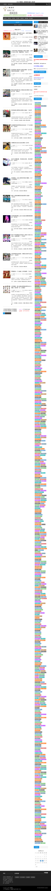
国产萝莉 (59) (37, 117)
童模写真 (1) (37, 693)
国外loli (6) (44, 273)
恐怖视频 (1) (37, 500)
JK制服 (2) (43, 413)
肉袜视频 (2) (37, 464)
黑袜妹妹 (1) (43, 561)
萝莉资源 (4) (37, 303)
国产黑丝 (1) (43, 651)
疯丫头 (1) (37, 617)
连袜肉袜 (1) (37, 508)
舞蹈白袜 (29, 137)
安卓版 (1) (43, 793)
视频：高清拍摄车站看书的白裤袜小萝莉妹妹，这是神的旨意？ (43, 32)
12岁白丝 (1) (37, 498)
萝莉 (27, 248)
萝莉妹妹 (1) (37, 822)
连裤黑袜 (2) (37, 413)
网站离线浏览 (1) (38, 740)
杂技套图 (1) (44, 548)
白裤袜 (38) (37, 126)
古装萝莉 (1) (37, 714)
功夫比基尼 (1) (38, 629)
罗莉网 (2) (37, 455)
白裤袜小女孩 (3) (38, 368)
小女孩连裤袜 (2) (38, 476)
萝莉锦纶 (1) (43, 696)
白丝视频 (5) (42, 286)
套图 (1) (40, 775)
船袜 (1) (42, 806)
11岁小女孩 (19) (38, 162)
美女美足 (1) (43, 765)
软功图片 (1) (37, 501)
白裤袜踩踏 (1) (38, 695)
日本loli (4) (43, 310)
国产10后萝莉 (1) (38, 752)
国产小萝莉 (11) (38, 221)
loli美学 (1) (43, 571)
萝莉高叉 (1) (43, 706)
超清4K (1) (44, 495)
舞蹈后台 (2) (37, 466)
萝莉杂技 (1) (37, 825)
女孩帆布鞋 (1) (38, 780)
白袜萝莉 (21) (37, 154)
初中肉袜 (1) (43, 672)
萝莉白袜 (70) (37, 107)
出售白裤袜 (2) (38, 440)
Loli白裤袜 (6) (37, 268)
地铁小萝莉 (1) (38, 653)
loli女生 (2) (37, 416)
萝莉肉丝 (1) (37, 683)
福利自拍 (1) (41, 677)
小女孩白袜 (26, 37)
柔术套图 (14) (37, 197)
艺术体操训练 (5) (38, 299)
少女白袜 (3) (37, 344)
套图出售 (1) (43, 777)
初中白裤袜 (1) (38, 664)
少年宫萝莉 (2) (38, 402)
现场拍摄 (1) (42, 640)
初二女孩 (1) (37, 686)
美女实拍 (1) (37, 754)
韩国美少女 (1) (43, 534)
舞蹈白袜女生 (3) (38, 381)
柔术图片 (18, 18)
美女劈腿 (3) (37, 371)
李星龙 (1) (43, 556)
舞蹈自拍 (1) (37, 802)
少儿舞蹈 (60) (37, 115)
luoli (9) (42, 236)
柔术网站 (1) (43, 563)
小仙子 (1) (37, 801)
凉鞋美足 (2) (43, 437)
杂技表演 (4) (37, 316)
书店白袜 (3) (42, 352)
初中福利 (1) (43, 625)
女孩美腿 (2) (43, 466)
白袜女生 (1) (37, 645)
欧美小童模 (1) (38, 569)
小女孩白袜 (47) (38, 120)
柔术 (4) (42, 316)
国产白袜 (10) (37, 231)
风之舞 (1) (42, 538)
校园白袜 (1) (37, 572)
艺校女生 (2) (37, 472)
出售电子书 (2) (38, 439)
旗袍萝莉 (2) (37, 414)
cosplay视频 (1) (38, 509)
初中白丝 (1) (37, 657)
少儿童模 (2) (43, 394)
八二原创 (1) (37, 600)
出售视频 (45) (37, 122)
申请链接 (46, 872)
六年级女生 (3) (38, 360)
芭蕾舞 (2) (43, 472)
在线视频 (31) (37, 131)
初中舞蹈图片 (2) (38, 447)
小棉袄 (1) (42, 823)
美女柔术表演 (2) (38, 458)
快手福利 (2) (43, 426)
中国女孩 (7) (37, 255)
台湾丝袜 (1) (37, 730)
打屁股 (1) (42, 506)
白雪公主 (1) (43, 666)
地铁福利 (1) (37, 772)
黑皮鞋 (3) (37, 352)
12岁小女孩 (16, 137)
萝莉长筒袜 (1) (38, 480)
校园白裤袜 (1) (38, 575)
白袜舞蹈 (29, 228)
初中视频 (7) (37, 260)
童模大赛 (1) (37, 696)
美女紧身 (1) (37, 765)
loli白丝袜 (18, 171)
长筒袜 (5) (37, 279)
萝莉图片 (30, 248)
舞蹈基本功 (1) (38, 786)
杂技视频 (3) (37, 350)
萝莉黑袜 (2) (37, 394)
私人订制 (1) (43, 759)
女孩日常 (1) (37, 783)
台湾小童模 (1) (38, 744)
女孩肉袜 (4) (43, 329)
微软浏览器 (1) (38, 495)
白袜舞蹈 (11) (37, 218)
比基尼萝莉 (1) (38, 601)
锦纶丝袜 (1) (41, 698)
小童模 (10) (37, 234)
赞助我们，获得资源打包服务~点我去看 (27, 1)
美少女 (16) (37, 184)
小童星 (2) (37, 479)
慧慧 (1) (36, 674)
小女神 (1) (43, 817)
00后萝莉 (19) (38, 160)
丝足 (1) (43, 553)
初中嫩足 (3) (37, 366)
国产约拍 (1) (37, 767)
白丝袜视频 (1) (38, 637)
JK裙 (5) (43, 278)
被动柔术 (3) (43, 344)
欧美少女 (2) (37, 426)
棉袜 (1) (42, 582)
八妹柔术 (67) (37, 109)
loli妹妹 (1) (37, 534)
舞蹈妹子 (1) (43, 788)
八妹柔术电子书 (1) (39, 609)
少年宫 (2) (44, 400)
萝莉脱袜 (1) (37, 843)
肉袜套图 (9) (43, 239)
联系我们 (5, 4)
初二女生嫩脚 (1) (38, 691)
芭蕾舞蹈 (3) (42, 382)
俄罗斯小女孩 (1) (38, 590)
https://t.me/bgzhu (37, 79)
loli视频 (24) (37, 147)
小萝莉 (30, 37)
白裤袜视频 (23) (38, 149)
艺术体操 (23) (43, 150)
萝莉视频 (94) (37, 102)
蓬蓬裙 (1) (44, 480)
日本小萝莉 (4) (38, 313)
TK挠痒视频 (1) (38, 733)
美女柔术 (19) (37, 167)
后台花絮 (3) (43, 371)
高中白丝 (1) (41, 550)
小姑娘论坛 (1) (38, 818)
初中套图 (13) (37, 199)
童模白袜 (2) (37, 450)
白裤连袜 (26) (37, 141)
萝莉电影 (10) (43, 234)
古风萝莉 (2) (37, 453)
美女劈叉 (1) (37, 749)
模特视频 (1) (41, 585)
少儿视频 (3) (43, 342)
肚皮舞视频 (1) (38, 781)
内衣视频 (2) (43, 435)
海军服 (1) (43, 595)
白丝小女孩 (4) (38, 324)
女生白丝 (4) (37, 331)
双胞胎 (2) (43, 450)
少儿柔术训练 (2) (38, 392)
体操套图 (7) (37, 258)
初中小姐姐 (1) (38, 648)
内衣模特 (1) (37, 622)
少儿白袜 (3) (37, 342)
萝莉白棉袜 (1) (38, 583)
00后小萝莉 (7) (38, 252)
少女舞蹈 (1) (37, 484)
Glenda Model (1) (38, 514)
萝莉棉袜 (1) (37, 828)
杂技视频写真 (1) (38, 554)
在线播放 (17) (37, 178)
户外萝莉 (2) (43, 408)
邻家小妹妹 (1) (38, 524)
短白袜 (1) (43, 670)
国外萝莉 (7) (37, 263)
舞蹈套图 (24, 45)
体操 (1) (43, 577)
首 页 (15, 24)
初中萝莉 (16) (37, 183)
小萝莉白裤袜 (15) (38, 196)
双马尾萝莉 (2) (38, 451)
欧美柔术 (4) (37, 321)
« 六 (36, 866)
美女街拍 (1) (43, 767)
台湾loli (15, 281)
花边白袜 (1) (43, 814)
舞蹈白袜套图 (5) (38, 295)
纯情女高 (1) (43, 714)
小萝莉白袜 (25, 63)
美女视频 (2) (43, 460)
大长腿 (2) (43, 463)
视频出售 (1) (37, 487)
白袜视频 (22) (43, 152)
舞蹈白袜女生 (24, 281)
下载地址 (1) (37, 551)
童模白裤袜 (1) (38, 685)
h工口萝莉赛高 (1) (38, 519)
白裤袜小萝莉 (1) (38, 678)
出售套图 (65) (37, 110)
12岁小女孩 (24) (38, 146)
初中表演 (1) (37, 682)
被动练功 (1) (37, 485)
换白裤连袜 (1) (38, 522)
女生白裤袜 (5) (38, 294)
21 (42, 860)
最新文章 (36, 22)
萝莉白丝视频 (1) (38, 835)
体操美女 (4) (43, 319)
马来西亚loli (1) (38, 545)
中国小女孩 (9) (38, 237)
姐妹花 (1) (37, 791)
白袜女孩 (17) (37, 176)
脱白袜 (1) (43, 785)
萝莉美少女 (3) (38, 389)
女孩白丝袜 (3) (38, 376)
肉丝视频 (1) (43, 773)
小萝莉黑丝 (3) (38, 358)
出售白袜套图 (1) (38, 608)
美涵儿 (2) (37, 461)
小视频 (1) (43, 843)
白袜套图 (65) (37, 112)
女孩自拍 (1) (37, 788)
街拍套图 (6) (43, 266)
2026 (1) (36, 667)
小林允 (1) (43, 754)
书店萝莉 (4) (37, 319)
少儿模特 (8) (37, 244)
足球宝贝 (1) (37, 497)
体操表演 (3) (37, 355)
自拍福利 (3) (37, 377)
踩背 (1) (42, 497)
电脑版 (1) (37, 614)
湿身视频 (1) (37, 661)
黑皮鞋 (14, 85)
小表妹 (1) (37, 640)
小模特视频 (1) (38, 826)
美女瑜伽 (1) (43, 762)
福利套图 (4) (37, 326)
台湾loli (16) (44, 183)
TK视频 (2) (37, 424)
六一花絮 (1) (43, 596)
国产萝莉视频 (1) (38, 709)
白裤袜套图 (30, 63)
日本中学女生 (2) (38, 418)
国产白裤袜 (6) (38, 273)
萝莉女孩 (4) (37, 336)
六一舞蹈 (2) (37, 435)
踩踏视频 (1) (37, 690)
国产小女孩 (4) (38, 328)
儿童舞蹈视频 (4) (38, 323)
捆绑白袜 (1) (37, 593)
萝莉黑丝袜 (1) (38, 577)
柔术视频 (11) (37, 215)
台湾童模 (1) (43, 748)
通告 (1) (41, 521)
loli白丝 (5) (42, 279)
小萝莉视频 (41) (38, 125)
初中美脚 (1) (42, 667)
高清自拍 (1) (37, 672)
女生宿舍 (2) (37, 468)
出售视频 (15, 303)
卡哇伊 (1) (42, 701)
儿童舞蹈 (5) (37, 284)
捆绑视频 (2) (43, 411)
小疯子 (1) (44, 826)
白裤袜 (24, 83)
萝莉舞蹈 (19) (37, 171)
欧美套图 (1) (37, 666)
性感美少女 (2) (38, 406)
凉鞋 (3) (43, 360)
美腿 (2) (41, 461)
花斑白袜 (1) (37, 814)
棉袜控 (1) (44, 583)
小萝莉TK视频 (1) (38, 736)
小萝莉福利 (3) (38, 361)
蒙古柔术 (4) (37, 307)
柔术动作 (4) (37, 318)
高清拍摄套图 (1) (38, 662)
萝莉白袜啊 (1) (38, 838)
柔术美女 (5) (37, 282)
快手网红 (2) (43, 405)
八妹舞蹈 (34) (37, 130)
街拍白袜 (13, 105)
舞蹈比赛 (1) (41, 789)
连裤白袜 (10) (37, 225)
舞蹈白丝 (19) (37, 168)
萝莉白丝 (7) (37, 266)
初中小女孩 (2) (38, 443)
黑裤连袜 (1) (37, 638)
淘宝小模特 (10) (38, 226)
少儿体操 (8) (37, 250)
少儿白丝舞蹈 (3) (38, 340)
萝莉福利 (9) (37, 242)
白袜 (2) (43, 440)
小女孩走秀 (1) (38, 815)
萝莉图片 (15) (37, 194)
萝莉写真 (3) (37, 384)
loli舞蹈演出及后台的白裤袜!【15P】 (20, 142)
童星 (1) (42, 682)
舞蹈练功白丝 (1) (38, 799)
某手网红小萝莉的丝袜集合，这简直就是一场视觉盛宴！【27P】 (43, 37)
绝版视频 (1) (37, 720)
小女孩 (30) (44, 133)
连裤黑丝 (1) (37, 748)
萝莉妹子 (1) (43, 822)
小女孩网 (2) (37, 474)
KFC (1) (43, 524)
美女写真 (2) (42, 455)
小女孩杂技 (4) (38, 334)
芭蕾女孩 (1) (43, 809)
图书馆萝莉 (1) (38, 770)
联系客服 (33, 877)
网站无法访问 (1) (38, 735)
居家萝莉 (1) (43, 485)
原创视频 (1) (42, 703)
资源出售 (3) (37, 347)
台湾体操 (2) (43, 453)
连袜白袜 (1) (42, 505)
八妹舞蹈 (20, 137)
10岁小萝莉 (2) (38, 403)
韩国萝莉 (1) (37, 535)
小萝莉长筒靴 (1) (38, 566)
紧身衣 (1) (37, 707)
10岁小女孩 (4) (38, 308)
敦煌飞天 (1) (43, 587)
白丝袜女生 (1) (38, 633)
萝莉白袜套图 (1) (38, 839)
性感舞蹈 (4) (37, 310)
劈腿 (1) (36, 698)
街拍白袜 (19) (37, 159)
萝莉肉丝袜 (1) (38, 580)
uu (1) (36, 550)
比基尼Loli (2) (37, 431)
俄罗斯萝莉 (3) (38, 357)
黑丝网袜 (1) (43, 649)
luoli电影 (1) (37, 540)
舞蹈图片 (22, 18)
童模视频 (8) (37, 247)
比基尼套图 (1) (38, 632)
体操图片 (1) (37, 582)
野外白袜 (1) (37, 529)
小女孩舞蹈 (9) (38, 241)
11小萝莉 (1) (43, 490)
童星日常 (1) (43, 683)
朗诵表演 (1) (43, 540)
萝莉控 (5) (37, 302)
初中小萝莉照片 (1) (39, 654)
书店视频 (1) (37, 625)
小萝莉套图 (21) (38, 157)
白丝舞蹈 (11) (37, 216)
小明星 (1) (37, 823)
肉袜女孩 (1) (37, 777)
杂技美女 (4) (43, 315)
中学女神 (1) (37, 563)
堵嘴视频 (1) (37, 773)
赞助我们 (9, 18)
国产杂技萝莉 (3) (38, 373)
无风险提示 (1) (43, 532)
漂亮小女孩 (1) (38, 606)
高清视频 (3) (43, 350)
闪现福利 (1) (37, 588)
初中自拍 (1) (41, 675)
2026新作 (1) (42, 757)
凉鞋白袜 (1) (37, 630)
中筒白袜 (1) (42, 564)
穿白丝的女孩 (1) (38, 680)
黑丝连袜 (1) (37, 603)
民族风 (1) (43, 593)
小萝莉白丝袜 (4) (38, 337)
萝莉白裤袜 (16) (38, 188)
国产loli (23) (37, 150)
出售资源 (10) (37, 229)
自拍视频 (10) (37, 233)
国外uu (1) (37, 769)
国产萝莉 (15, 63)
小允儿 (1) (37, 757)
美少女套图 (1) (43, 769)
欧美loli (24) (43, 147)
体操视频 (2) (42, 424)
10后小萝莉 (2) (38, 400)
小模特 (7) (44, 265)
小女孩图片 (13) (38, 204)
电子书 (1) (43, 572)
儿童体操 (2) (43, 427)
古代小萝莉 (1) (38, 646)
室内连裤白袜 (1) (38, 722)
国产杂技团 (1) (38, 764)
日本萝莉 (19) (37, 163)
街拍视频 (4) (43, 307)
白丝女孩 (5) (43, 284)
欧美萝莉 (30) (37, 133)
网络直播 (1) (37, 743)
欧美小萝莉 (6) (38, 270)
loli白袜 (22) (37, 152)
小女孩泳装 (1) (38, 807)
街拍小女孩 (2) (38, 395)
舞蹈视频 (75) (37, 105)
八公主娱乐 (22, 877)
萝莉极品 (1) (43, 825)
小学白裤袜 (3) (38, 385)
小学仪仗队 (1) (38, 820)
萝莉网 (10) (37, 236)
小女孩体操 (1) (38, 804)
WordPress (7, 889)
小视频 (24, 303)
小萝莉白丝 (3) (38, 387)
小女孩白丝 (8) (38, 249)
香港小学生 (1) (38, 542)
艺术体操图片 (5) (38, 297)
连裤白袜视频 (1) (38, 516)
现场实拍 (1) (37, 612)
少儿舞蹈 (24, 248)
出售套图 (15, 83)
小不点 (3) (37, 382)
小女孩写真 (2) (38, 469)
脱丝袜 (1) (43, 783)
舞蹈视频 (26, 18)
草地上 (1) (43, 725)
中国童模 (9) (37, 239)
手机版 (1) (37, 505)
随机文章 (40, 22)
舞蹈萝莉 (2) (43, 468)
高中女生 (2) (43, 419)
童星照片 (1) (43, 686)
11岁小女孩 (16, 190)
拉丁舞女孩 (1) (38, 513)
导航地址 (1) (37, 798)
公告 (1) (42, 612)
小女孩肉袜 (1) (38, 810)
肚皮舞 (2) (43, 464)
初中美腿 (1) (37, 670)
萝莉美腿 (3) (37, 390)
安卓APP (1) (37, 793)
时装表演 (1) (43, 535)
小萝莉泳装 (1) (38, 836)
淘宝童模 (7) (43, 258)
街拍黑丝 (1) (43, 484)
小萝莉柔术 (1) (38, 656)
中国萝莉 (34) (37, 128)
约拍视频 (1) (37, 711)
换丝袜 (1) (37, 521)
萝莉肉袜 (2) (37, 427)
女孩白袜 (20, 228)
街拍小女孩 (30, 104)
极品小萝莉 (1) (38, 559)
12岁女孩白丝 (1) (38, 493)
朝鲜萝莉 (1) (37, 546)
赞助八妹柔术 (10, 4)
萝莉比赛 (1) (43, 828)
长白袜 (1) (37, 532)
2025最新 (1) (37, 595)
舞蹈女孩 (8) (43, 247)
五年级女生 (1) (38, 574)
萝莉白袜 (28, 45)
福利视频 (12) (37, 208)
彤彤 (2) (43, 403)
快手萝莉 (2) (37, 448)
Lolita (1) (43, 529)
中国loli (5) (43, 281)
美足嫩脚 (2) (37, 463)
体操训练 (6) (37, 271)
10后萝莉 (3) (37, 345)
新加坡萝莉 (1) (38, 526)
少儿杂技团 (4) (38, 305)
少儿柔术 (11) (37, 210)
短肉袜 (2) (37, 445)
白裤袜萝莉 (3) (38, 369)
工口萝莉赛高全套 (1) (39, 492)
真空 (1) (36, 677)
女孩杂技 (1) (37, 785)
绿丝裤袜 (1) (37, 725)
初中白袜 (15, 248)
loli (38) (43, 125)
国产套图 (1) (37, 759)
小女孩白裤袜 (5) (38, 300)
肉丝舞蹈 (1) (43, 772)
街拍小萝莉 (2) (38, 397)
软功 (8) (42, 244)
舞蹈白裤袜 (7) (38, 265)
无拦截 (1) (42, 530)
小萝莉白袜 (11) (38, 223)
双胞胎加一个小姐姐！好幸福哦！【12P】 (21, 271)
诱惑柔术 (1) (37, 490)
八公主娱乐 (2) (38, 429)
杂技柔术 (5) (37, 281)
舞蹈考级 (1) (42, 801)
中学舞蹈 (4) (43, 318)
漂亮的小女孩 (26, 209)
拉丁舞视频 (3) (38, 348)
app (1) (42, 503)
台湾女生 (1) (37, 738)
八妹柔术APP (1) (38, 604)
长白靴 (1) (42, 669)
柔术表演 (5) (43, 282)
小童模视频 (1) (38, 833)
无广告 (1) (37, 530)
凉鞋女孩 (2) (37, 437)
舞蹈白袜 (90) (37, 104)
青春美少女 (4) (38, 311)
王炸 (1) (36, 585)
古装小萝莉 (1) (38, 643)
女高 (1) (36, 789)
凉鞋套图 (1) (37, 627)
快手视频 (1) (43, 588)
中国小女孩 (16, 266)
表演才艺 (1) (37, 649)
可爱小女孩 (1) (38, 723)
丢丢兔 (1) (43, 627)
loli (24, 37)
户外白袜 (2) (37, 408)
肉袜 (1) (36, 775)
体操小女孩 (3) (38, 353)
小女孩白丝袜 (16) (38, 186)
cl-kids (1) (37, 506)
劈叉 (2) (42, 448)
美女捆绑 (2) (37, 456)
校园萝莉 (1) (37, 579)
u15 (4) (43, 313)
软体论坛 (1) (43, 498)
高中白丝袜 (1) (38, 553)
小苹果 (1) (44, 833)
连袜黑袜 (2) (42, 410)
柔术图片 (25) (37, 144)
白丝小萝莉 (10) (38, 228)
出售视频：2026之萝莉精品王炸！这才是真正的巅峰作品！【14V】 (43, 26)
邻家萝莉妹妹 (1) (38, 527)
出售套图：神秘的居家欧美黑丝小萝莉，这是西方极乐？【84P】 (43, 50)
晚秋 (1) (42, 537)
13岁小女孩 (16, 209)
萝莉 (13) (44, 204)
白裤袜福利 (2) (38, 434)
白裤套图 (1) (37, 651)
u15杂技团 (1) (38, 548)
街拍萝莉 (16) (37, 181)
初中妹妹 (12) (37, 205)
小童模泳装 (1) (38, 831)
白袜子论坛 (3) (38, 365)
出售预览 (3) (37, 363)
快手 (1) (36, 675)
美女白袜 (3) (37, 374)
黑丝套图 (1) (37, 635)
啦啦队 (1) (37, 756)
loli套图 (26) (37, 136)
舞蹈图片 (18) (37, 173)
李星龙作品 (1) (38, 558)
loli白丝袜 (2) (37, 419)
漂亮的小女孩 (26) (38, 138)
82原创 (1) (43, 501)
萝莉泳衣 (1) (37, 830)
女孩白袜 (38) (43, 126)
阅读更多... (31, 39)
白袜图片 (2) (37, 442)
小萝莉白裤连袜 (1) (39, 841)
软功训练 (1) (37, 503)
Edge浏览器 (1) (38, 511)
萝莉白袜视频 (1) (38, 616)
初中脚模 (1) (41, 674)
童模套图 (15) (37, 191)
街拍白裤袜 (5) (38, 278)
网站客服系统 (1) (38, 732)
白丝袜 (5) (37, 286)
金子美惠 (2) (43, 414)
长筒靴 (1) (37, 564)
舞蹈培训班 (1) (38, 611)
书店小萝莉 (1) (38, 624)
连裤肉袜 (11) (37, 212)
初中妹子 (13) (37, 200)
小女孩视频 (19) (38, 170)
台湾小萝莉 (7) (38, 262)
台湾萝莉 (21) (37, 155)
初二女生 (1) (43, 688)
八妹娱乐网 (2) (38, 432)
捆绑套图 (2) (37, 411)
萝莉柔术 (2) (43, 477)
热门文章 (45, 22)
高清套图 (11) (37, 213)
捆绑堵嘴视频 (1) (38, 741)
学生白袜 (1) (42, 791)
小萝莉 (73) (44, 105)
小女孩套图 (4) (38, 332)
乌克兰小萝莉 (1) (38, 567)
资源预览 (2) (37, 405)
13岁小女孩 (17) (38, 175)
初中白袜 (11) (37, 220)
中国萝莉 (15, 104)
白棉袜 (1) (43, 638)
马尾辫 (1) (44, 646)
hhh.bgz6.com (43, 63)
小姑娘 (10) (44, 233)
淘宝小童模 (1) (38, 598)
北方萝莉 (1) (37, 699)
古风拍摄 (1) (37, 717)
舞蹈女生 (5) (37, 292)
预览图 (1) (37, 538)
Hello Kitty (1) (37, 517)
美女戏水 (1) (42, 756)
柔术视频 (31, 18)
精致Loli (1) (44, 598)
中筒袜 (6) (44, 268)
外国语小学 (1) (38, 746)
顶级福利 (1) (37, 537)
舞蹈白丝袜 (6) (38, 274)
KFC (15, 171)
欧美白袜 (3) (43, 355)
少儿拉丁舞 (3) (38, 339)
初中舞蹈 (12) (37, 207)
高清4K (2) (43, 421)
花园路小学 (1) (38, 812)
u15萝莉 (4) (37, 315)
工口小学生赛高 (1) (39, 488)
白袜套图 (20, 45)
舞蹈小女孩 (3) (38, 379)
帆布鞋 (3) (43, 345)
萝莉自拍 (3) (43, 390)
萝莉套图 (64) (37, 113)
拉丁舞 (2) (37, 410)
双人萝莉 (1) (43, 704)
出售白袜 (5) (37, 287)
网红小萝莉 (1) (38, 751)
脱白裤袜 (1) (37, 688)
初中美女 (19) (37, 165)
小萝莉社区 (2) (43, 479)
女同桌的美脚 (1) (38, 778)
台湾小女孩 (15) (38, 192)
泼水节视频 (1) (38, 659)
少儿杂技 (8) (43, 242)
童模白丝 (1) (43, 699)
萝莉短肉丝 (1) (38, 715)
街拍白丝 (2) (37, 398)
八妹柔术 (5, 18)
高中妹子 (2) (37, 421)
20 (40, 860)
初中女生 (26, 199)
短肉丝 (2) (44, 443)
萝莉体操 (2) (37, 477)
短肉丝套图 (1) (38, 719)
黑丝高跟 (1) (43, 743)
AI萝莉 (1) (37, 703)
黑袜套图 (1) (37, 561)
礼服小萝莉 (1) (38, 620)
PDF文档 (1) (37, 543)
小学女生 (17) (37, 179)
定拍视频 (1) (37, 794)
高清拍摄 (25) (37, 142)
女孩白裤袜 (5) (38, 291)
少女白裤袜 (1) (38, 482)
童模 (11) (43, 220)
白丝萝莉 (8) (42, 245)
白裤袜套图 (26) (38, 139)
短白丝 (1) (37, 669)
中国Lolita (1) (37, 556)
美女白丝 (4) (37, 329)
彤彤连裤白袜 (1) (38, 619)
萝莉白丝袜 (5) (43, 302)
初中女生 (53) (37, 118)
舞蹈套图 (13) (37, 202)
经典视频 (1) (43, 717)
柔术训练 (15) (37, 189)
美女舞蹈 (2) (37, 460)
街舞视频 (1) (37, 641)
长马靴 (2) (42, 416)
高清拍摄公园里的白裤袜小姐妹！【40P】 (21, 110)
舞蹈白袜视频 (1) (38, 796)
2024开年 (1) (43, 500)
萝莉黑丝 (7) (43, 250)
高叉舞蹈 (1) (37, 704)
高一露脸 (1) (43, 546)
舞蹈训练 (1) (37, 806)
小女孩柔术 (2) (38, 471)
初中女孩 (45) (37, 123)
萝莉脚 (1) (37, 701)
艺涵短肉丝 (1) (38, 712)
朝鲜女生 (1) (43, 543)
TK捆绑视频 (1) (38, 728)
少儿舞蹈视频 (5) (38, 276)
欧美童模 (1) (37, 587)
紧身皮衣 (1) (37, 706)
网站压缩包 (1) (38, 727)
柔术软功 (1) (37, 571)
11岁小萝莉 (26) (38, 134)
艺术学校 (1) (37, 809)
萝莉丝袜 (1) (37, 817)
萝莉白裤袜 (28, 120)
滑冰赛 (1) (43, 603)
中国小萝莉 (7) (38, 257)
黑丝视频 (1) (37, 596)
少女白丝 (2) (43, 398)
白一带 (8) (37, 245)
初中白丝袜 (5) (38, 289)
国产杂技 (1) (37, 762)
